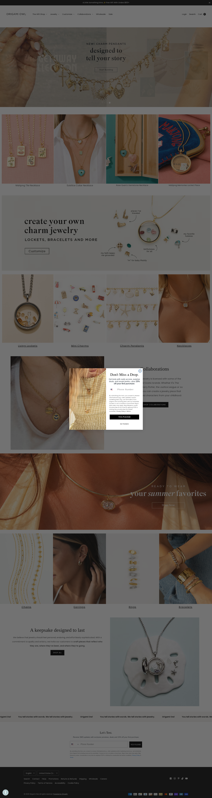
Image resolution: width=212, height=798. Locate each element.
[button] (5, 792)
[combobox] (112, 389)
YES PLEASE (124, 417)
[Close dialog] (140, 370)
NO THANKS (124, 424)
